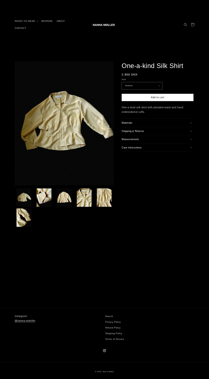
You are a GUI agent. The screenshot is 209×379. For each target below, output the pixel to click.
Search (109, 316)
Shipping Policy (113, 333)
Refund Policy (113, 327)
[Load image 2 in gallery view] (44, 197)
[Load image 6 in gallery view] (24, 217)
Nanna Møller (108, 371)
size (124, 79)
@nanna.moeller (25, 320)
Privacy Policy (113, 322)
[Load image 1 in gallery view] (24, 197)
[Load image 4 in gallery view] (84, 197)
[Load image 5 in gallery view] (104, 197)
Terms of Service (114, 339)
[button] (26, 21)
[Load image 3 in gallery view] (64, 197)
